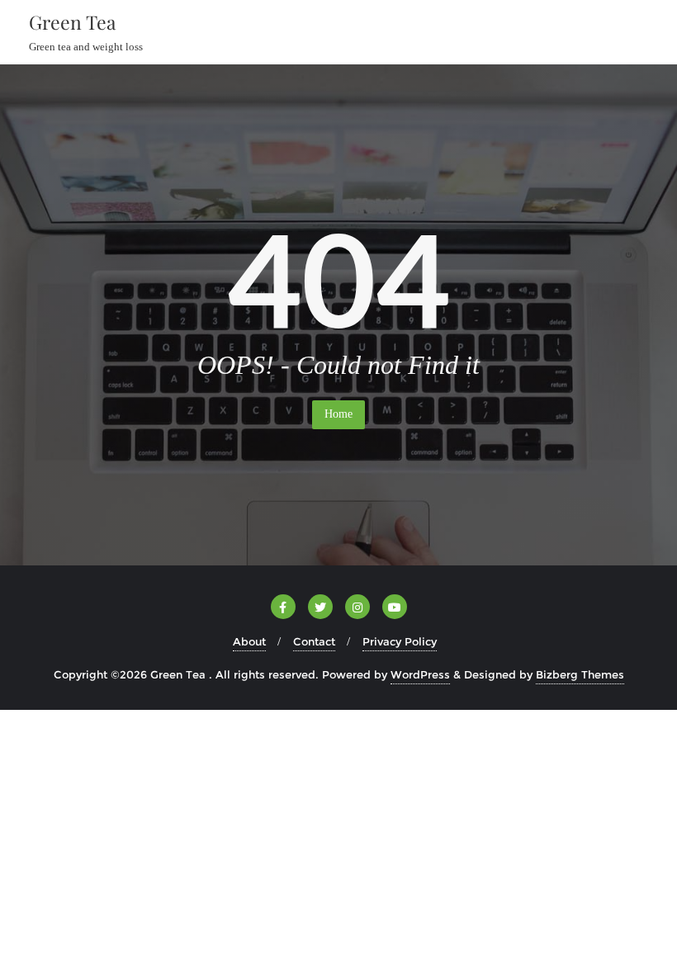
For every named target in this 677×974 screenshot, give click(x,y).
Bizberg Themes (580, 674)
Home (338, 414)
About (249, 641)
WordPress (420, 674)
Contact (314, 641)
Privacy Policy (399, 641)
